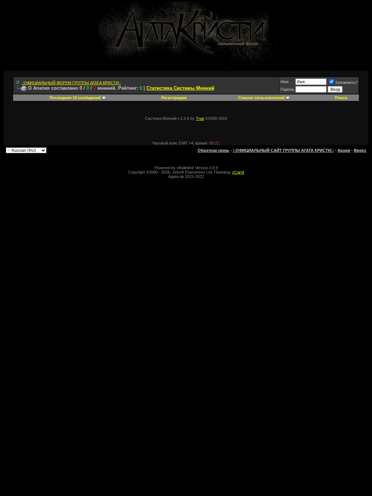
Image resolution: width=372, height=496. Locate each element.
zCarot (238, 172)
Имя (284, 82)
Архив (343, 150)
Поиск (341, 97)
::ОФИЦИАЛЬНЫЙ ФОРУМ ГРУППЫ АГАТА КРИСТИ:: (71, 83)
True (200, 118)
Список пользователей (261, 97)
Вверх (360, 150)
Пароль (287, 89)
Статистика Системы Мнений (180, 88)
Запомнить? (346, 82)
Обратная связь (213, 150)
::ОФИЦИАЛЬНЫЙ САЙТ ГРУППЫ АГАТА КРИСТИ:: (283, 150)
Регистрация (173, 97)
